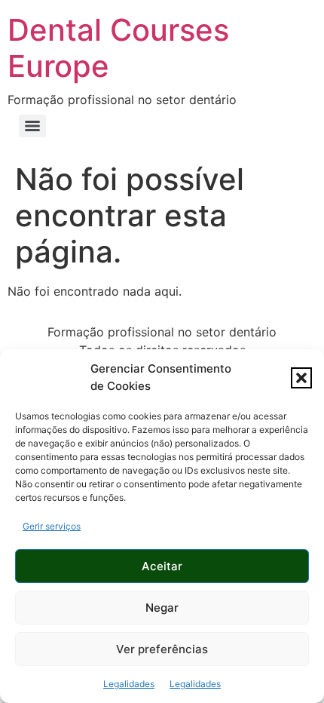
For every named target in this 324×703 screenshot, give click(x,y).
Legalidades (128, 683)
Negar (162, 607)
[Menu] (32, 126)
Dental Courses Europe (118, 47)
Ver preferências (162, 649)
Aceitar (162, 566)
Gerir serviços (52, 526)
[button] (301, 377)
